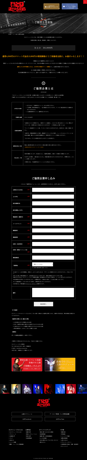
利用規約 (63, 434)
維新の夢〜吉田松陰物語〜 (46, 436)
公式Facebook (27, 419)
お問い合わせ (64, 440)
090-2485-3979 (18, 346)
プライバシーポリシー (31, 283)
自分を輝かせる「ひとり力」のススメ (49, 440)
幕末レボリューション (31, 434)
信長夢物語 (29, 438)
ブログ (11, 438)
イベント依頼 (13, 442)
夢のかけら (42, 442)
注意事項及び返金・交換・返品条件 (69, 444)
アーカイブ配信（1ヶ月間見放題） (60, 414)
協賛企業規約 (19, 335)
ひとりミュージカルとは (15, 432)
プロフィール (13, 434)
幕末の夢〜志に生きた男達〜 (47, 432)
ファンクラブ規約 (65, 436)
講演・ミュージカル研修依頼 (16, 444)
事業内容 (63, 432)
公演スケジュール (27, 414)
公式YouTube (60, 419)
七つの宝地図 (43, 438)
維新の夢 (28, 432)
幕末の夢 (28, 436)
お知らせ (12, 440)
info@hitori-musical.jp (22, 348)
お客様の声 (12, 436)
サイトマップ (64, 446)
